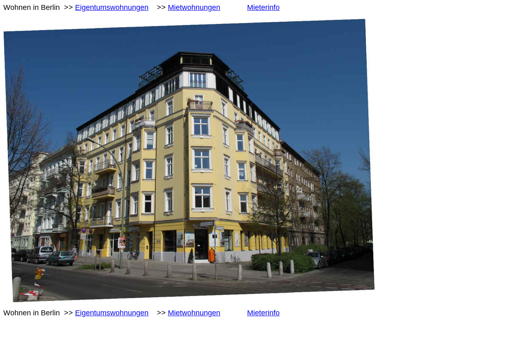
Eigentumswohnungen (111, 7)
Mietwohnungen (194, 7)
